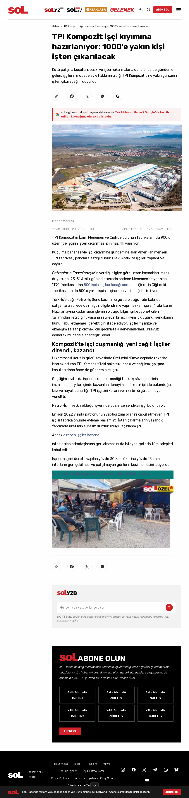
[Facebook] (133, 769)
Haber (55, 26)
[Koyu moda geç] (141, 9)
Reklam (92, 763)
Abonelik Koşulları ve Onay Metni (94, 778)
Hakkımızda (61, 763)
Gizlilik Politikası (60, 778)
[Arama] (148, 9)
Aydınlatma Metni (93, 771)
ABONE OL (162, 9)
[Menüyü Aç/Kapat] (178, 9)
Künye (106, 763)
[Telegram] (154, 769)
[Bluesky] (176, 769)
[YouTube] (146, 780)
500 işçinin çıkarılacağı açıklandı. (110, 285)
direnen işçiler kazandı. (82, 435)
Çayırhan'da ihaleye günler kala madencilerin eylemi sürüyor (101, 473)
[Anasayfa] (15, 775)
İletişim (78, 763)
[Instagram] (122, 769)
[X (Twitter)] (144, 769)
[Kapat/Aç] (94, 784)
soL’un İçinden (69, 771)
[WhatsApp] (165, 769)
